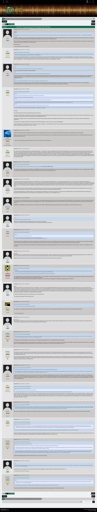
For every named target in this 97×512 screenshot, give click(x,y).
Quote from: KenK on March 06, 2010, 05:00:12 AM (21, 232)
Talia (7, 271)
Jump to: (81, 501)
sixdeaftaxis (7, 206)
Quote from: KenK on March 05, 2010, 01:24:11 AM (21, 52)
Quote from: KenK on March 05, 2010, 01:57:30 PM (21, 91)
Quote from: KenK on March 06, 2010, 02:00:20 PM (21, 268)
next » (93, 21)
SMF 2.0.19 (85, 509)
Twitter (16, 140)
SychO (95, 510)
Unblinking (7, 333)
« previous (4, 21)
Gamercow (7, 307)
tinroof (7, 171)
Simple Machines (93, 509)
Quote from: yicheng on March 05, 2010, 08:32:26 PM (22, 334)
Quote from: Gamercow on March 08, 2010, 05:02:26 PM (22, 386)
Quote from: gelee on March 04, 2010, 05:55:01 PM (21, 304)
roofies (78, 41)
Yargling (7, 90)
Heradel (7, 138)
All (13, 24)
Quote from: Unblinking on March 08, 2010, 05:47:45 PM (22, 367)
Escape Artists (3, 509)
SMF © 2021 (89, 509)
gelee (7, 51)
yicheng (7, 188)
